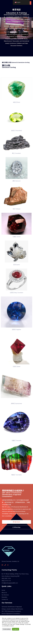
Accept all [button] (15, 629)
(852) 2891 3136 (6, 578)
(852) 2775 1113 (6, 580)
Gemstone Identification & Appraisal (12, 606)
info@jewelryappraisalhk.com (10, 583)
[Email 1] (2, 565)
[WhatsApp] (8, 565)
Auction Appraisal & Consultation (11, 613)
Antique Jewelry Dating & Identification (12, 609)
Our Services (5, 595)
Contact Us (5, 599)
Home (3, 590)
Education (4, 597)
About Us (4, 592)
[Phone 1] (5, 565)
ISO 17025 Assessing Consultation (11, 611)
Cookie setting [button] (6, 629)
